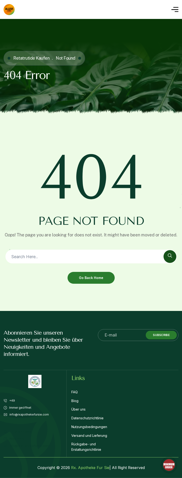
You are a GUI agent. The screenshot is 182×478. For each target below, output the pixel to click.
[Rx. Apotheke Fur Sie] (9, 9)
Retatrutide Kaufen (31, 58)
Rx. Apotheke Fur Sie (90, 467)
